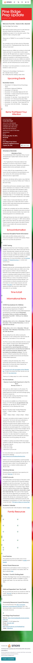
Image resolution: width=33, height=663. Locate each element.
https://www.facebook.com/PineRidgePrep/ (14, 626)
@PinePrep (10, 628)
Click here (10, 474)
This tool (9, 593)
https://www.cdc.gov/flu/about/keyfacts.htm (14, 456)
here (12, 571)
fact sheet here (12, 373)
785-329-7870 (10, 623)
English (25, 560)
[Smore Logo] (8, 2)
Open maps (25, 145)
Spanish (5, 562)
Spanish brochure (14, 260)
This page (9, 284)
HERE (28, 507)
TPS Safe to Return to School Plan (20, 502)
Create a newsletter (8, 659)
